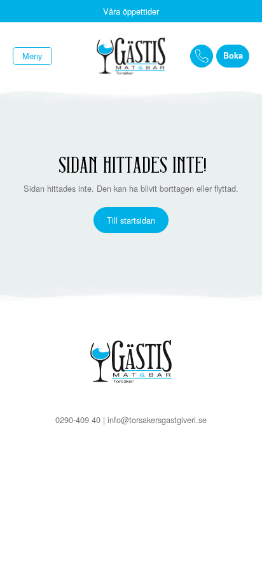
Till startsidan (131, 220)
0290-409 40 (77, 420)
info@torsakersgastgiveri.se (157, 420)
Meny (32, 56)
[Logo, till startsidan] (131, 56)
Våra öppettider (131, 11)
